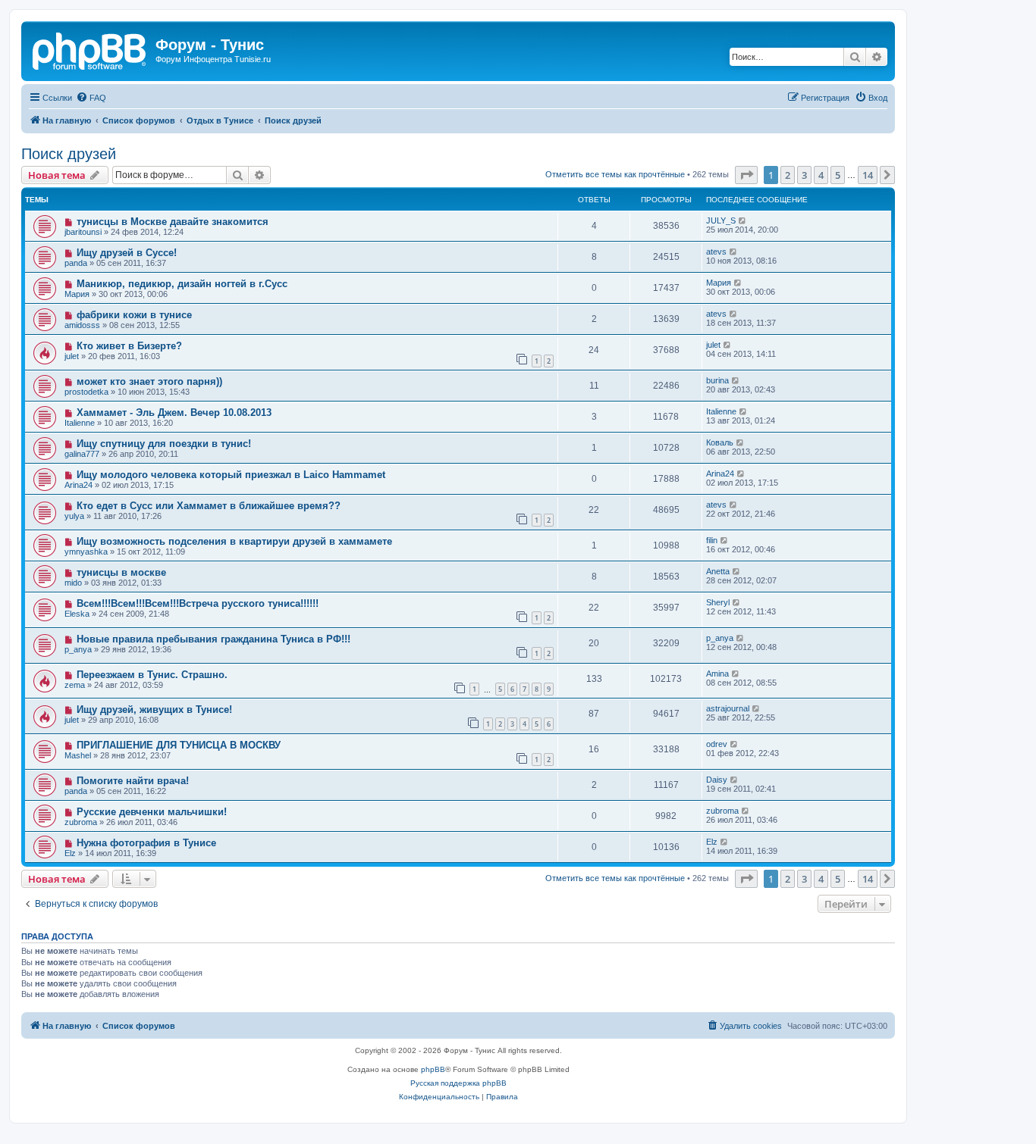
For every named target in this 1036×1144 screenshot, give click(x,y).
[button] (746, 175)
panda (75, 262)
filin (711, 540)
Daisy (716, 779)
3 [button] (804, 175)
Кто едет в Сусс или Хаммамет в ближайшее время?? (209, 505)
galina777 (81, 453)
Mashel (77, 755)
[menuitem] (91, 98)
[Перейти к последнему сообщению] (743, 220)
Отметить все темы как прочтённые (615, 174)
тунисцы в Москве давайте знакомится (172, 221)
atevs (716, 251)
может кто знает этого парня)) (149, 381)
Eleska (76, 613)
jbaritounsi (83, 231)
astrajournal (727, 708)
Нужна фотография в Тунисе (146, 843)
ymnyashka (86, 551)
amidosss (82, 325)
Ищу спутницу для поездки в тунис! (164, 443)
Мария (76, 294)
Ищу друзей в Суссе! (127, 252)
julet (71, 356)
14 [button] (867, 175)
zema (74, 684)
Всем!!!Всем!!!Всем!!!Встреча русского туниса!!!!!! (198, 603)
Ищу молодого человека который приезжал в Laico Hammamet (231, 474)
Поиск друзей (68, 153)
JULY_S (721, 220)
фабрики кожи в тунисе (134, 314)
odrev (716, 744)
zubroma (80, 822)
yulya (74, 515)
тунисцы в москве (121, 572)
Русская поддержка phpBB (458, 1083)
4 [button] (821, 175)
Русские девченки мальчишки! (152, 811)
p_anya (78, 649)
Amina (717, 673)
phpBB (433, 1069)
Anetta (718, 571)
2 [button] (787, 175)
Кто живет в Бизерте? (129, 346)
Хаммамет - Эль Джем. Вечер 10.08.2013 (174, 412)
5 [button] (837, 175)
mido (73, 582)
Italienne (79, 422)
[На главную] (90, 49)
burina (717, 380)
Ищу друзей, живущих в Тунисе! (154, 709)
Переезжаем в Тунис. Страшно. (152, 674)
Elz (70, 853)
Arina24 (78, 484)
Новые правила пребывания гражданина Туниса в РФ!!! (213, 639)
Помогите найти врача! (133, 780)
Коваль (719, 442)
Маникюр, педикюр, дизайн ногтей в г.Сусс (182, 283)
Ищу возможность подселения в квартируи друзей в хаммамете (234, 541)
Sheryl (718, 602)
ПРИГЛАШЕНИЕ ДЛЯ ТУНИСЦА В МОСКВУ (179, 745)
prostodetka (86, 391)
